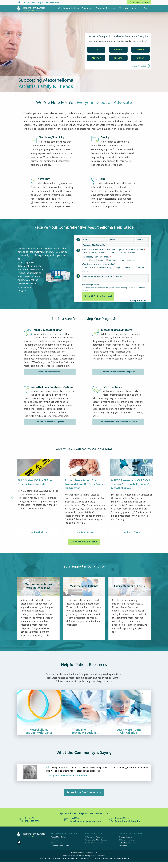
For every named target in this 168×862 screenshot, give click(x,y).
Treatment (87, 8)
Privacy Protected (138, 66)
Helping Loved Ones (127, 840)
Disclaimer (43, 858)
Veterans (123, 8)
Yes (85, 260)
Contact (147, 8)
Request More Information (128, 821)
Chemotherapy (89, 267)
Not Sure (131, 260)
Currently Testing (97, 260)
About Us (135, 8)
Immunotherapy (105, 267)
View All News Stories (84, 542)
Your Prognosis (56, 843)
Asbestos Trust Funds (127, 843)
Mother (96, 57)
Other (140, 57)
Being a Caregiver (126, 837)
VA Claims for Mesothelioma (96, 840)
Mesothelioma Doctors (60, 845)
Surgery (118, 267)
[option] (38, 497)
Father (140, 49)
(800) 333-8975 (52, 2)
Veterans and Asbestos (94, 837)
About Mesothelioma (59, 837)
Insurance (123, 845)
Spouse (118, 49)
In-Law (118, 57)
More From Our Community (84, 792)
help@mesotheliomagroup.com (85, 821)
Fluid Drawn (112, 260)
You (85, 253)
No (122, 260)
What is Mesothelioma (68, 8)
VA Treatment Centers (94, 843)
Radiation (129, 267)
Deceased (141, 267)
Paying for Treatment (106, 8)
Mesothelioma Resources (131, 833)
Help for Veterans (93, 833)
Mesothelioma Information (64, 833)
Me (96, 49)
